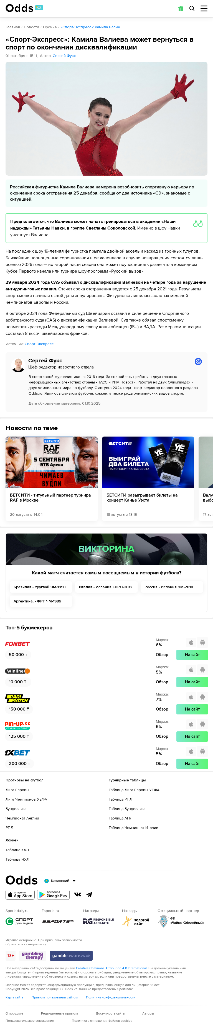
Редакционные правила (59, 1013)
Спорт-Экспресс (39, 344)
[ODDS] (24, 8)
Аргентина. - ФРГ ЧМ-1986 (37, 601)
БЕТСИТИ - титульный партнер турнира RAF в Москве (50, 498)
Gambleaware (71, 956)
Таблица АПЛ (121, 818)
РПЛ (9, 827)
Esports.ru (58, 921)
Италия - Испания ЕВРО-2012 (105, 587)
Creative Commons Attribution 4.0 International (111, 968)
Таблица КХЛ (17, 850)
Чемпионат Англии (22, 818)
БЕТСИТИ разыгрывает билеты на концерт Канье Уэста (142, 498)
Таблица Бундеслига (127, 808)
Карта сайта (14, 997)
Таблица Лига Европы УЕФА (134, 790)
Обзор (162, 654)
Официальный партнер (181, 921)
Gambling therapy (32, 956)
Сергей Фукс (64, 55)
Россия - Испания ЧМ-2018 (168, 587)
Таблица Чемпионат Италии (133, 827)
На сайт (192, 654)
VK (77, 894)
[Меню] (204, 8)
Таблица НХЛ (17, 859)
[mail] (198, 361)
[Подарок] (181, 8)
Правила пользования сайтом (55, 997)
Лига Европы (17, 790)
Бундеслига (16, 808)
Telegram (89, 894)
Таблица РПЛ (120, 799)
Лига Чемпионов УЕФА (26, 799)
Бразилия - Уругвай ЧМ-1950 (40, 587)
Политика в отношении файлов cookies (102, 1021)
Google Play (53, 895)
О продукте (14, 1013)
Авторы (148, 1013)
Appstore (20, 895)
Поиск (192, 8)
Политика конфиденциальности (110, 997)
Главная (13, 27)
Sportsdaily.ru (19, 921)
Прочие (50, 27)
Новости (31, 27)
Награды (98, 921)
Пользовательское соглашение (30, 1021)
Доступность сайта (110, 1013)
